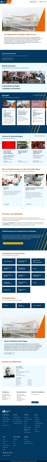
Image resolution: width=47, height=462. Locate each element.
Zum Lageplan (34, 402)
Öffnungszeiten (37, 431)
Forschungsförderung (16, 417)
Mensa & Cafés (37, 419)
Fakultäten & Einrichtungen (28, 419)
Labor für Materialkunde (21, 306)
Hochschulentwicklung (27, 432)
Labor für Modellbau (37, 305)
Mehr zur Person (7, 378)
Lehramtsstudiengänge (6, 419)
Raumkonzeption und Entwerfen (22, 283)
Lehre (3, 423)
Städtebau (35, 282)
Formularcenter (5, 441)
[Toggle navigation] (45, 2)
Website (4, 449)
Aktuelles (4, 443)
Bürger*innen (15, 439)
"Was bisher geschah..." (8, 353)
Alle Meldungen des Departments (39, 95)
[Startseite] (6, 411)
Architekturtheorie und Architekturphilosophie (37, 261)
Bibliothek (36, 417)
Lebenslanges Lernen (6, 425)
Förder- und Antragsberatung (17, 421)
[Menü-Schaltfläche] (44, 1)
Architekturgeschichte (8, 261)
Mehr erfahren (6, 204)
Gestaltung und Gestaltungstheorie (7, 283)
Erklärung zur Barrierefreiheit (28, 443)
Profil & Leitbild (26, 417)
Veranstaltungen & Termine (39, 423)
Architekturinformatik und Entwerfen (22, 261)
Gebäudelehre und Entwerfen (22, 276)
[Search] (39, 1)
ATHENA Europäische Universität (27, 430)
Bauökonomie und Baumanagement (21, 269)
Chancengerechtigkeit (27, 427)
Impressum (25, 439)
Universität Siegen (7, 455)
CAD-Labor (6, 305)
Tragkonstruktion (7, 289)
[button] (42, 1)
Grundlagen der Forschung (17, 423)
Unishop (14, 445)
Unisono (4, 439)
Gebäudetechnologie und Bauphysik (37, 276)
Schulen (14, 441)
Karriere (25, 425)
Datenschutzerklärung (27, 441)
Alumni (14, 443)
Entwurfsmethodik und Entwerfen (8, 276)
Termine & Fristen (5, 447)
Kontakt (36, 429)
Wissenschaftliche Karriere (17, 419)
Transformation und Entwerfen (22, 290)
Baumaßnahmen (37, 427)
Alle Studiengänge (5, 417)
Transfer (25, 423)
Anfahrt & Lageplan (38, 425)
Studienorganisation (5, 421)
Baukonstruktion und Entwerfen (8, 269)
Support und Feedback (6, 445)
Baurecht (35, 268)
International (26, 421)
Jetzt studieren (32, 1)
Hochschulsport (37, 421)
